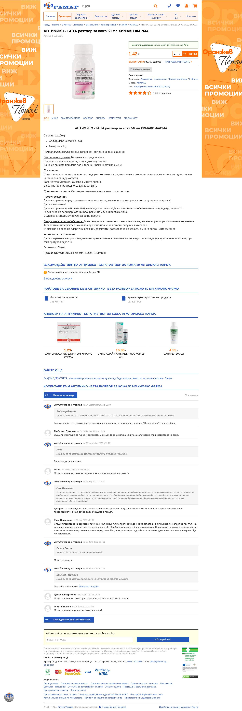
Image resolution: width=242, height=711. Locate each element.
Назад (47, 25)
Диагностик (101, 16)
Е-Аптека (66, 25)
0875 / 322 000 (134, 662)
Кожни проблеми (108, 25)
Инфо (55, 118)
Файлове (88, 118)
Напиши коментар (63, 395)
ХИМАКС (134, 25)
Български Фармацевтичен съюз (146, 694)
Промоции (65, 16)
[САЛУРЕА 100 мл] (173, 333)
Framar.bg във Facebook (114, 707)
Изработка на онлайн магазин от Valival (178, 707)
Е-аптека (50, 16)
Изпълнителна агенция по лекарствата (63, 698)
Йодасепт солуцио (89, 586)
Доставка (48, 687)
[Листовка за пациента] (47, 299)
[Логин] (187, 6)
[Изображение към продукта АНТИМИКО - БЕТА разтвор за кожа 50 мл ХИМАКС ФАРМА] (83, 101)
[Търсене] (156, 6)
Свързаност (130, 118)
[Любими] (178, 6)
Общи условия (51, 683)
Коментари (114, 118)
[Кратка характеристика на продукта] (124, 299)
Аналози (101, 118)
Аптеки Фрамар (65, 707)
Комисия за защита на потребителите (103, 698)
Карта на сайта (78, 690)
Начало (55, 25)
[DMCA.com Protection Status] (190, 677)
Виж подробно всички (57, 278)
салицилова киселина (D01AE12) (152, 86)
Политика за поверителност (74, 683)
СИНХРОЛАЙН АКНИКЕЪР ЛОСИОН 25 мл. (121, 355)
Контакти (191, 16)
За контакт (49, 665)
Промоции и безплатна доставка (139, 687)
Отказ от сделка (113, 687)
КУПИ (193, 53)
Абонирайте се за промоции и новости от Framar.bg (80, 633)
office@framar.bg (158, 662)
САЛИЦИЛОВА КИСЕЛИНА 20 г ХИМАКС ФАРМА (68, 355)
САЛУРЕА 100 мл (174, 353)
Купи (46, 118)
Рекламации (166, 683)
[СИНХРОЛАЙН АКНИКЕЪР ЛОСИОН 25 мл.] (121, 333)
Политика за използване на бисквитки (109, 683)
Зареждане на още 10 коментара (72, 619)
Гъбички (123, 25)
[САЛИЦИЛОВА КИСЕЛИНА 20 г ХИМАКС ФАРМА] (68, 333)
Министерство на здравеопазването (142, 698)
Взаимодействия (70, 118)
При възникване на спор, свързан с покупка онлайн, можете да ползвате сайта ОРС (86, 694)
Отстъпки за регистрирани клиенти (85, 687)
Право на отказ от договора (144, 683)
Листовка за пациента (63, 297)
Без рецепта (92, 25)
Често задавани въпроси (56, 690)
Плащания (60, 687)
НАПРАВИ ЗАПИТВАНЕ (178, 61)
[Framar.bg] (61, 5)
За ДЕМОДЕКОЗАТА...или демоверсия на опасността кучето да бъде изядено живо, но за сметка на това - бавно (108, 378)
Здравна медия (133, 16)
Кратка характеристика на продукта (149, 297)
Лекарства (78, 25)
